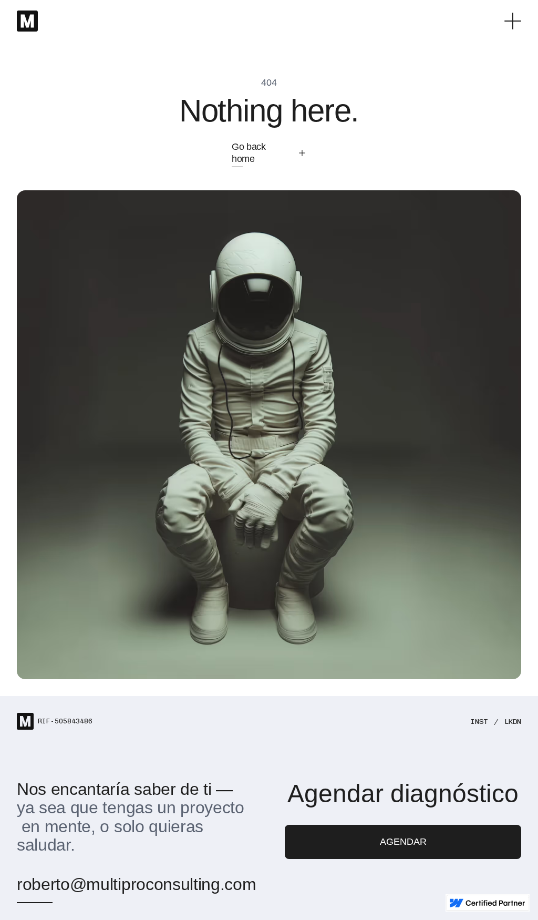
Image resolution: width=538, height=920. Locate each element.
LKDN (512, 721)
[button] (512, 21)
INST (479, 721)
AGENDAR (403, 841)
